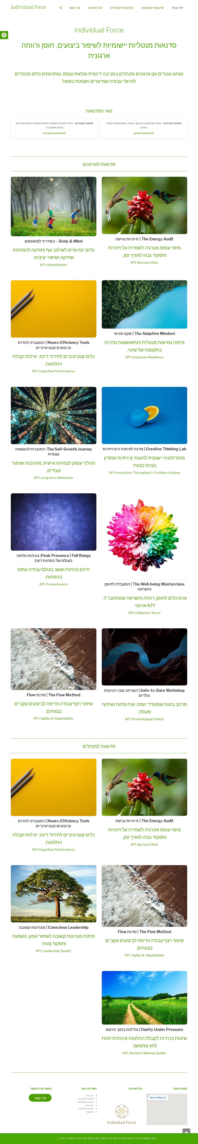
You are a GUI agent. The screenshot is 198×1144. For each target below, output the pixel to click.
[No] (194, 1138)
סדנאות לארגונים (86, 1098)
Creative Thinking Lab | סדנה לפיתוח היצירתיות (144, 449)
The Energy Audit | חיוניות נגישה (144, 239)
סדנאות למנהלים (86, 1102)
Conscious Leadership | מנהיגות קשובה (53, 927)
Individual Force (28, 7)
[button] (4, 35)
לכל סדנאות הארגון (144, 133)
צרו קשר (90, 1111)
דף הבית (90, 1095)
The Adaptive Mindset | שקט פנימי (144, 333)
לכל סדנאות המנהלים (54, 133)
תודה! (50, 1138)
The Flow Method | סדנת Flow (53, 695)
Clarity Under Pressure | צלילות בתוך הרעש (144, 1029)
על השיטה (89, 1105)
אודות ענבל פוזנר (86, 1108)
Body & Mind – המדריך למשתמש (53, 241)
